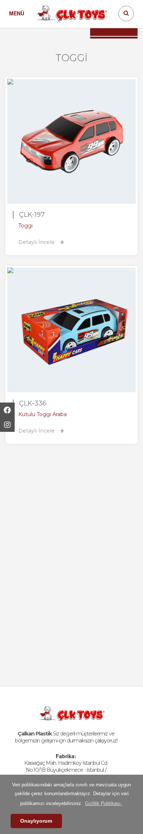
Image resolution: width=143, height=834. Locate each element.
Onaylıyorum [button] (36, 821)
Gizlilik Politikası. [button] (103, 803)
